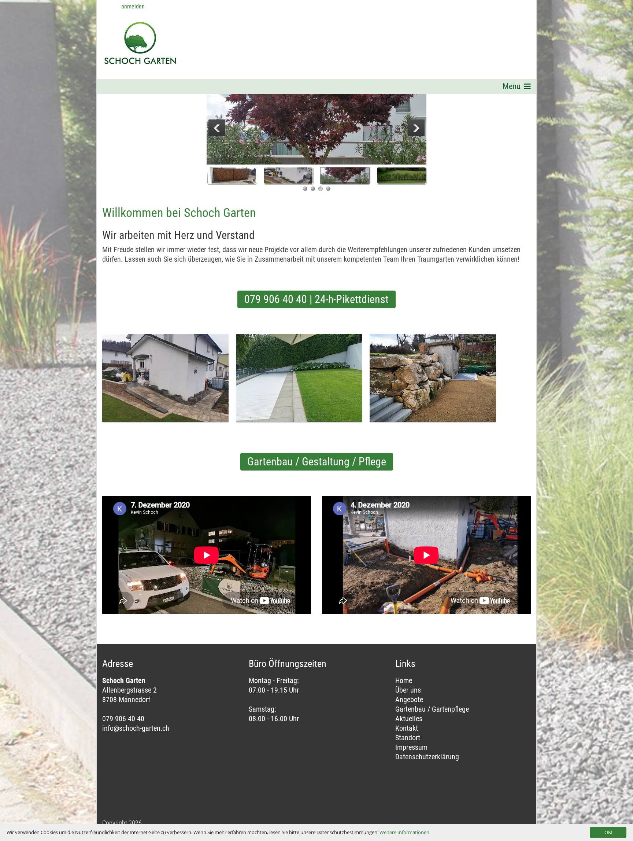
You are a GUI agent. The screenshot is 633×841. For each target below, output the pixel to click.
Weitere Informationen (404, 832)
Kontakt (406, 728)
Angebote (409, 699)
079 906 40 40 (123, 718)
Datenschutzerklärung (427, 756)
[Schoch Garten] (131, 33)
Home (403, 680)
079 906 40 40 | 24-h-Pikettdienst (316, 299)
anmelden (133, 6)
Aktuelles (408, 718)
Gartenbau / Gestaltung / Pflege (316, 461)
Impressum (411, 747)
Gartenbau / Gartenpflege (432, 709)
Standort (407, 737)
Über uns (408, 690)
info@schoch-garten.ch (135, 728)
